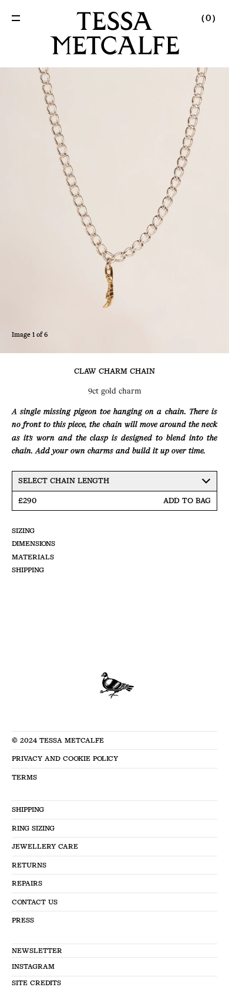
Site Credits (36, 983)
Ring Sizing (33, 828)
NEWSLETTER (37, 950)
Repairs (27, 883)
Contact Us (35, 902)
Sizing (23, 530)
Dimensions (33, 543)
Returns (29, 865)
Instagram (33, 966)
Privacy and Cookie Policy (65, 758)
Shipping (28, 570)
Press (23, 920)
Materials (33, 557)
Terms (24, 777)
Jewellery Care (45, 846)
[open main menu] (15, 18)
